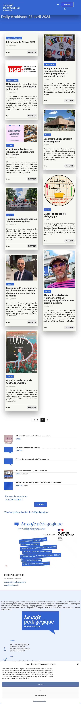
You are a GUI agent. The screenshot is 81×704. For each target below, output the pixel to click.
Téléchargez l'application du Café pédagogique (26, 512)
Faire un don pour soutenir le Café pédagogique (32, 459)
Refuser (40, 690)
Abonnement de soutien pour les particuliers (31, 471)
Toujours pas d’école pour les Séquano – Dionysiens (21, 220)
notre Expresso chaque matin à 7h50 (39, 607)
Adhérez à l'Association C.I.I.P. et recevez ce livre (33, 436)
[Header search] (65, 9)
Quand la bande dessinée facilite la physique (19, 381)
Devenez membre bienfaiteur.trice (28, 447)
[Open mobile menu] (59, 4)
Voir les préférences (41, 695)
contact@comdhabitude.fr (15, 582)
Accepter (40, 684)
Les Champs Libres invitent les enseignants (58, 140)
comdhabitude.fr (11, 585)
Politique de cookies (39, 701)
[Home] (12, 14)
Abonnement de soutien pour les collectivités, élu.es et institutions (39, 482)
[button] (78, 664)
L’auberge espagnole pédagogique (55, 215)
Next (36, 420)
